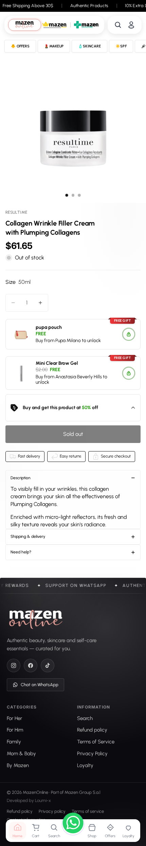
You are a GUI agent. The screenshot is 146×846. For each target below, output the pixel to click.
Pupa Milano (68, 340)
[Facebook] (30, 665)
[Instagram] (13, 665)
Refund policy (20, 811)
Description (21, 477)
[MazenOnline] (36, 619)
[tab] (24, 25)
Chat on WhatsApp (39, 684)
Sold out (73, 434)
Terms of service (88, 811)
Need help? (21, 552)
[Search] (118, 25)
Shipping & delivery (28, 536)
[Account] (131, 25)
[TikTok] (47, 665)
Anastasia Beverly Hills (78, 376)
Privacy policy (52, 811)
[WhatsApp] (73, 824)
